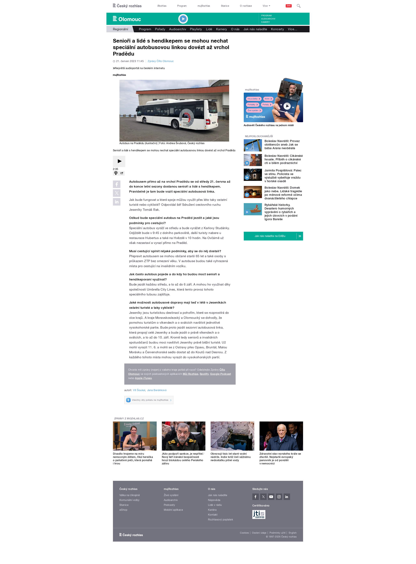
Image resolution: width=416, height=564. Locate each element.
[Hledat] (298, 6)
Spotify (204, 374)
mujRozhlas (204, 6)
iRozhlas (162, 6)
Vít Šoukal (139, 390)
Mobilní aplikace (173, 509)
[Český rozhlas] (127, 6)
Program (182, 6)
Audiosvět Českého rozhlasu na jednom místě (269, 125)
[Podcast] (116, 173)
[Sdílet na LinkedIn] (116, 202)
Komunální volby (129, 500)
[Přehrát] (119, 161)
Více (292, 29)
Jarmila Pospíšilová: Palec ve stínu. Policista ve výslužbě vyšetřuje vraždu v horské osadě (283, 176)
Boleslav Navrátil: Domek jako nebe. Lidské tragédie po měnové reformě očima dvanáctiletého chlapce (283, 193)
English (293, 533)
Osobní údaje (259, 533)
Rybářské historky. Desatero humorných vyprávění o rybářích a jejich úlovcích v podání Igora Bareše (281, 212)
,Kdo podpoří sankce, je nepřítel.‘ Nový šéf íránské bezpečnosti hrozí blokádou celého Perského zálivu (183, 458)
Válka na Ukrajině (129, 495)
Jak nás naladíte (255, 29)
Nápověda (214, 500)
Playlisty (196, 29)
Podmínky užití (278, 533)
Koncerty (277, 29)
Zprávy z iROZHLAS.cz (129, 418)
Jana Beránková (157, 390)
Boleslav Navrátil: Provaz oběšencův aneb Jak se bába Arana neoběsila (282, 144)
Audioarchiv (268, 19)
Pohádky (251, 105)
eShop (123, 509)
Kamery (265, 22)
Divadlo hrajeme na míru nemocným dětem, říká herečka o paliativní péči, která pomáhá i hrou (133, 458)
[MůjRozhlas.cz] (119, 75)
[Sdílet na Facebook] (116, 184)
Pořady (160, 29)
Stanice (225, 6)
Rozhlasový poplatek (220, 519)
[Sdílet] (122, 173)
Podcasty (169, 504)
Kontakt (212, 514)
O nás (235, 29)
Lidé (209, 29)
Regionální (120, 29)
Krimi (267, 99)
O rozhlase (246, 6)
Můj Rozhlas (190, 374)
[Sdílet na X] (116, 193)
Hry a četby (253, 99)
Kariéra (212, 509)
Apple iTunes (143, 378)
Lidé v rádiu (215, 504)
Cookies (244, 533)
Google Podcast (220, 374)
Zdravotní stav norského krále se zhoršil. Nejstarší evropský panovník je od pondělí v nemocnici (280, 458)
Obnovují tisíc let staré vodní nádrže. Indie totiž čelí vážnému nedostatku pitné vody (231, 457)
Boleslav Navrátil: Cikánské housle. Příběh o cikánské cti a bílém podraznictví (284, 159)
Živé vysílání (253, 110)
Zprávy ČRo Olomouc (161, 61)
